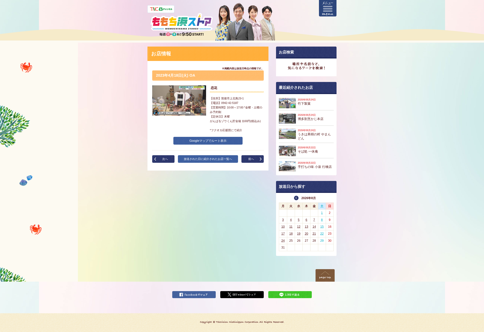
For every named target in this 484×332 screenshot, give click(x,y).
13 (306, 226)
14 (314, 226)
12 (298, 226)
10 (283, 226)
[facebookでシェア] (194, 293)
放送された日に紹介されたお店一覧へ (208, 159)
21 (314, 233)
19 (298, 233)
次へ (165, 159)
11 (290, 226)
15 (322, 226)
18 (291, 233)
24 (283, 240)
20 (306, 233)
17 (283, 233)
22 (322, 233)
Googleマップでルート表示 (207, 140)
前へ (251, 159)
